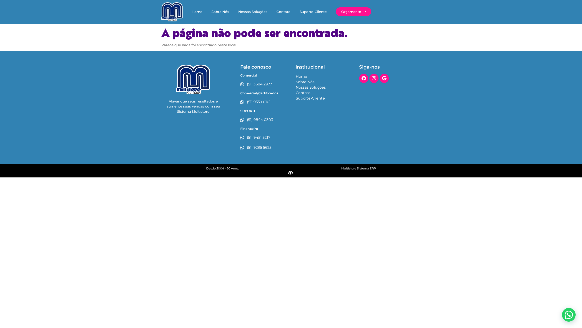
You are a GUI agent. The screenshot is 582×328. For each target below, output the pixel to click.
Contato (283, 12)
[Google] (384, 78)
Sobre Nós (220, 12)
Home (197, 12)
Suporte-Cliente (313, 12)
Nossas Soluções (252, 12)
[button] (569, 315)
